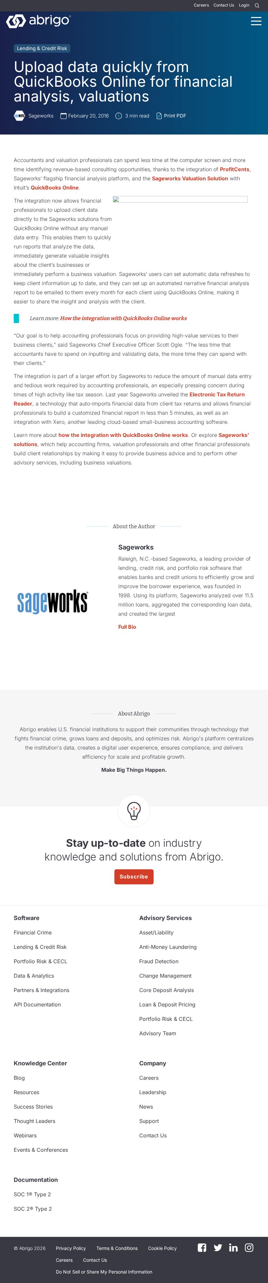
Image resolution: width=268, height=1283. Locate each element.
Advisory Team (157, 1033)
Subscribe (134, 876)
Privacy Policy (71, 1248)
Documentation (36, 1179)
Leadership (152, 1092)
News (146, 1106)
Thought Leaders (34, 1121)
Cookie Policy (162, 1248)
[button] (104, 1272)
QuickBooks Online (55, 187)
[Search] (257, 5)
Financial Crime (33, 932)
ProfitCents (234, 169)
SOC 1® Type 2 (32, 1194)
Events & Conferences (41, 1150)
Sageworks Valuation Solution (190, 178)
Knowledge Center (40, 1063)
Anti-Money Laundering (168, 947)
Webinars (25, 1135)
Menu (256, 21)
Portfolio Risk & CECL (40, 961)
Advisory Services (165, 917)
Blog (19, 1078)
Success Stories (33, 1106)
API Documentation (37, 1004)
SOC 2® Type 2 (33, 1208)
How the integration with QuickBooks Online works (123, 318)
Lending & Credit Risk (42, 48)
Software (27, 917)
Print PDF (175, 116)
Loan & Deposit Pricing (167, 1004)
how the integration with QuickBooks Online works (123, 435)
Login (244, 5)
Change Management (165, 975)
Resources (26, 1092)
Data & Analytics (34, 975)
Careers (201, 5)
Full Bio (127, 626)
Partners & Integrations (41, 990)
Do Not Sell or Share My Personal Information (104, 1271)
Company (152, 1063)
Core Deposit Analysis (166, 990)
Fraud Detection (158, 961)
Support (149, 1121)
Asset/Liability (156, 932)
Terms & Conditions (117, 1248)
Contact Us (223, 5)
